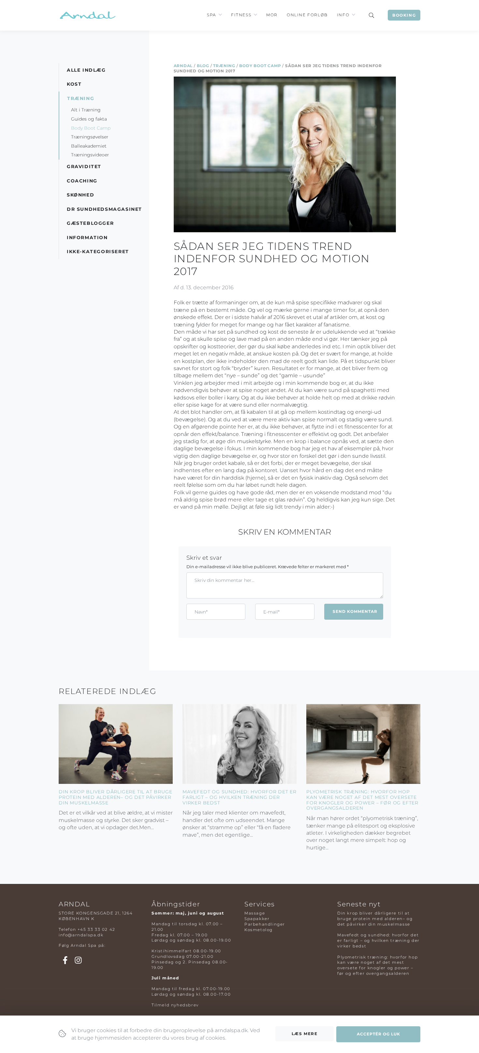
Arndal (183, 65)
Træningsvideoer (90, 155)
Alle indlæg (86, 70)
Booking (404, 15)
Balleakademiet (89, 146)
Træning (224, 65)
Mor (272, 14)
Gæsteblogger (90, 223)
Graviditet (84, 166)
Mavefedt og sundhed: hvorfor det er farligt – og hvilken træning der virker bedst (239, 797)
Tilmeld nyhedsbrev (175, 1005)
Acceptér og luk (378, 1033)
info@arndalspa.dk (81, 934)
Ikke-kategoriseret (98, 251)
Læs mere (305, 1033)
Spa (211, 14)
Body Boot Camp (260, 65)
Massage (254, 913)
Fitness (241, 14)
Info (343, 14)
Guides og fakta (89, 119)
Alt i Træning (86, 110)
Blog (203, 65)
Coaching (82, 181)
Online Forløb (307, 14)
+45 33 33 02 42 (96, 929)
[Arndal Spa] (87, 15)
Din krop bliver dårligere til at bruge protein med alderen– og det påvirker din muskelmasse (115, 797)
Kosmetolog (258, 929)
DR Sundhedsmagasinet (104, 209)
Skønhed (80, 195)
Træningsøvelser (90, 137)
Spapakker (256, 918)
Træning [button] (80, 98)
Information (87, 237)
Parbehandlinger (264, 924)
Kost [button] (74, 84)
